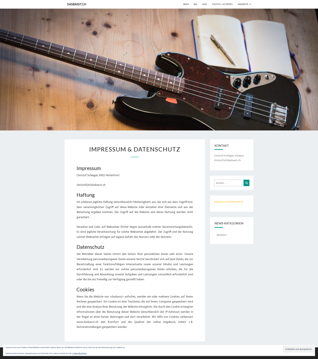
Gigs (204, 4)
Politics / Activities (222, 4)
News (186, 4)
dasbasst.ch (76, 4)
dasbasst (222, 234)
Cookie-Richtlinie (79, 353)
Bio (195, 4)
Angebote (243, 4)
